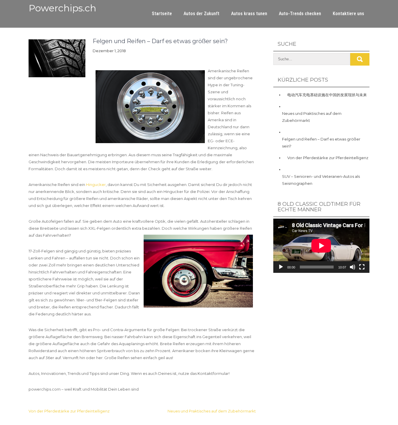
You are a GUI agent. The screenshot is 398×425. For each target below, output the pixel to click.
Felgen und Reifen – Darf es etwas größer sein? (321, 142)
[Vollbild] (362, 267)
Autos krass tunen (249, 13)
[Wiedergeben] (281, 267)
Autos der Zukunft (201, 13)
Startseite (162, 13)
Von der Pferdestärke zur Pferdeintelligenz (69, 411)
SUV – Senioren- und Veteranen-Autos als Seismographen (321, 180)
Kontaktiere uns (348, 13)
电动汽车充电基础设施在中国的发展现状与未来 (327, 94)
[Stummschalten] (352, 267)
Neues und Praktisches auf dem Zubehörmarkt (212, 411)
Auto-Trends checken (300, 13)
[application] (321, 246)
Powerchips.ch (62, 8)
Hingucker (96, 184)
